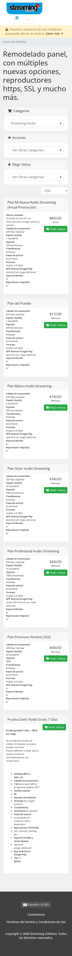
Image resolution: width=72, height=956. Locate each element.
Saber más (53, 33)
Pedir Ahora (57, 229)
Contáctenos (36, 914)
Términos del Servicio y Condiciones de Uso (36, 922)
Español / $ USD (38, 904)
